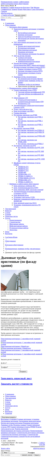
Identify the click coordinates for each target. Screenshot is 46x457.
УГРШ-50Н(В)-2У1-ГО (26, 178)
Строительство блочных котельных (14, 434)
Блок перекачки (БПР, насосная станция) (28, 190)
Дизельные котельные (26, 59)
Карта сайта (5, 448)
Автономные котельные (9, 421)
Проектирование (15, 220)
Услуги (7, 218)
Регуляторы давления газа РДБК (25, 115)
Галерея (8, 214)
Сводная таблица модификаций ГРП (31, 92)
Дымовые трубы (7, 425)
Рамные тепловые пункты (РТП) (30, 69)
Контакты (8, 234)
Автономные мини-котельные (30, 421)
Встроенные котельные (26, 48)
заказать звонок (27, 455)
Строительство (14, 222)
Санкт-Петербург (37, 9)
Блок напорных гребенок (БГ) (25, 186)
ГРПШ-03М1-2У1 (24, 180)
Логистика (13, 230)
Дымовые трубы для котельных (25, 77)
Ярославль (27, 9)
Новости (8, 211)
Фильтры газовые (19, 425)
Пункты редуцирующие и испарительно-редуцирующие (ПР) (31, 101)
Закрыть (37, 455)
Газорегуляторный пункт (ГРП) (25, 90)
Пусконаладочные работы (18, 228)
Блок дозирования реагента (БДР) (26, 188)
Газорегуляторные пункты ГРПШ (22, 427)
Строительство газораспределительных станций (19, 435)
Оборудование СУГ (21, 98)
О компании (9, 23)
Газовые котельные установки (28, 419)
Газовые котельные (25, 58)
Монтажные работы (16, 224)
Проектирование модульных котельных (15, 431)
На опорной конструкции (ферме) (30, 79)
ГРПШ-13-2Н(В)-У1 (25, 182)
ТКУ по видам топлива (22, 56)
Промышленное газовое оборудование (23, 88)
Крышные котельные (25, 52)
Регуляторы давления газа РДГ (25, 146)
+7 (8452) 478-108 (7, 15)
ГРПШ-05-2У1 (23, 168)
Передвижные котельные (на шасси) (31, 54)
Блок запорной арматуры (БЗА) (25, 203)
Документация (10, 209)
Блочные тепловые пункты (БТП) (30, 71)
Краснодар (19, 7)
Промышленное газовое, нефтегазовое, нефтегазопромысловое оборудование (15, 3)
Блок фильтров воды (21, 195)
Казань (20, 9)
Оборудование (10, 25)
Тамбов (12, 7)
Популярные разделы (9, 417)
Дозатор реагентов (21, 429)
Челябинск (5, 7)
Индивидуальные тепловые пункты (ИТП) (29, 67)
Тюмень (14, 9)
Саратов (4, 11)
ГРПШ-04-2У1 (23, 167)
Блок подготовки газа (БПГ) (24, 111)
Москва (36, 7)
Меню (3, 20)
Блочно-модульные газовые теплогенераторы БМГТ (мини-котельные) (29, 64)
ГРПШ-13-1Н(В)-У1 (25, 176)
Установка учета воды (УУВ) (24, 197)
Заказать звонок (20, 15)
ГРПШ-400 (22, 172)
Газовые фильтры (20, 113)
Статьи (7, 212)
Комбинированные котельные (29, 61)
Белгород (26, 7)
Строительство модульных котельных (30, 433)
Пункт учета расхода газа (23, 109)
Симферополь (6, 9)
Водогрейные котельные (27, 33)
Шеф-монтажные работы (18, 226)
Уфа (31, 7)
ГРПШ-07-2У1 (23, 170)
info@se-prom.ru (6, 13)
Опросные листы (11, 216)
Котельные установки (9, 419)
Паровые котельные (25, 35)
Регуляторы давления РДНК (24, 128)
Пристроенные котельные (27, 50)
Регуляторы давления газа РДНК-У (31, 144)
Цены (7, 232)
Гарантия (8, 413)
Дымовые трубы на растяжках (29, 84)
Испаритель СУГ (24, 103)
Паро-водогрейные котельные (29, 37)
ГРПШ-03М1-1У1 (24, 174)
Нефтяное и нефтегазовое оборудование (24, 184)
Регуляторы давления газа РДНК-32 (31, 130)
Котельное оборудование (18, 27)
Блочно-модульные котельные (29, 46)
